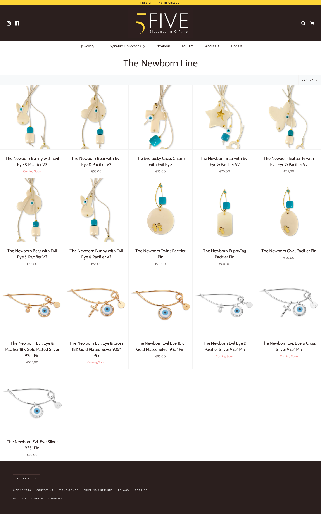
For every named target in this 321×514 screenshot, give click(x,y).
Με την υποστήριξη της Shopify (37, 498)
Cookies (141, 490)
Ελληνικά (25, 478)
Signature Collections (126, 46)
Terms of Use (68, 490)
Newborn (163, 46)
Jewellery (88, 46)
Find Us (236, 46)
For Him (187, 46)
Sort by (308, 80)
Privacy (124, 490)
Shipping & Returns (98, 490)
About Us (212, 46)
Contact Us (44, 490)
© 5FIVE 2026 (22, 490)
